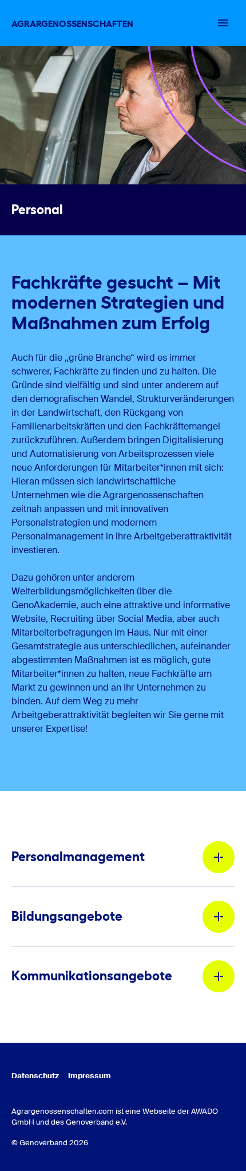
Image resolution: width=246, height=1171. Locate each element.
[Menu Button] (223, 22)
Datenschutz (35, 1076)
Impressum (89, 1076)
